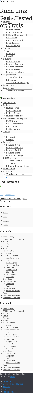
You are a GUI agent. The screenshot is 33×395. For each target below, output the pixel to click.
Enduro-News (12, 24)
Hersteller (10, 267)
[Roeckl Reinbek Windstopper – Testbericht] (5, 192)
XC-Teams (11, 80)
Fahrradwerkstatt (10, 281)
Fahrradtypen (11, 262)
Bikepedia (7, 260)
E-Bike (5, 248)
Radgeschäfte (11, 269)
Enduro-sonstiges (14, 32)
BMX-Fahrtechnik (14, 40)
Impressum (8, 88)
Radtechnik (10, 288)
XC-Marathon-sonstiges (17, 82)
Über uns (7, 389)
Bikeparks (10, 272)
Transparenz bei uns (11, 297)
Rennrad (7, 58)
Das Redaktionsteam (11, 295)
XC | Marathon (9, 74)
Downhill (10, 53)
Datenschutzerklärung (13, 384)
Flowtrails (10, 276)
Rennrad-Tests (13, 69)
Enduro (6, 21)
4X (7, 51)
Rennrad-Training (14, 66)
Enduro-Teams (13, 29)
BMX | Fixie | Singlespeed (15, 35)
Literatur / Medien (10, 255)
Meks (12, 376)
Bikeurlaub (7, 279)
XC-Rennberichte (14, 77)
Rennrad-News (13, 61)
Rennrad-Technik (14, 64)
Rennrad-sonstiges (15, 72)
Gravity (6, 48)
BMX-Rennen (12, 43)
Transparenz (8, 391)
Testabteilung (9, 19)
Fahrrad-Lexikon (12, 265)
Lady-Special (8, 253)
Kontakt (6, 386)
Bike (1, 195)
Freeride (10, 56)
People (5, 293)
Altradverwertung (13, 290)
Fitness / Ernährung (11, 258)
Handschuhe (10, 195)
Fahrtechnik (11, 274)
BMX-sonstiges (13, 45)
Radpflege (10, 283)
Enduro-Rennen (13, 27)
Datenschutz (9, 85)
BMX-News (11, 37)
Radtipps (9, 286)
